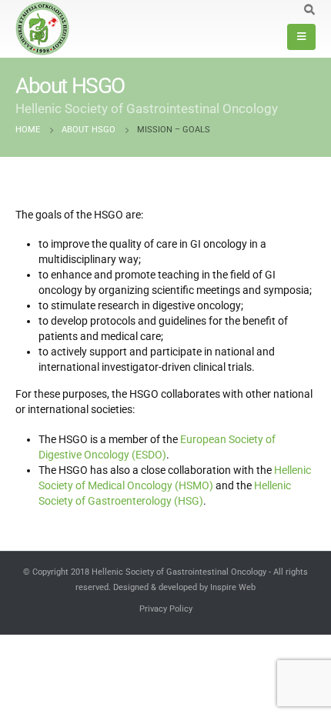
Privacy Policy (165, 608)
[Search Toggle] (309, 10)
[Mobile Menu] (301, 37)
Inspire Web (233, 587)
